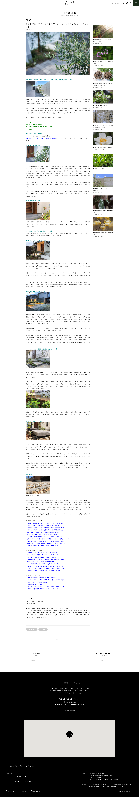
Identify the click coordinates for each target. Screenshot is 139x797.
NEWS (27, 774)
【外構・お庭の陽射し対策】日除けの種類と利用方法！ (42, 557)
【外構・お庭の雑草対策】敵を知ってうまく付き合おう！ (42, 545)
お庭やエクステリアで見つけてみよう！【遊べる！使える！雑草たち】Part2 (48, 539)
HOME (17, 774)
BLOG (26, 776)
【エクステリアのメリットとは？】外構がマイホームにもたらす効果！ (46, 568)
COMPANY (28, 779)
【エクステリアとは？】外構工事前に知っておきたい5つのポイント (45, 570)
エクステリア (32, 629)
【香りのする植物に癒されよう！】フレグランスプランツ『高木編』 (45, 523)
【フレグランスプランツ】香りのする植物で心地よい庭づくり (44, 525)
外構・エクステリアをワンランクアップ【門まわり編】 (41, 138)
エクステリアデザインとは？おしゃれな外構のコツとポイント (44, 564)
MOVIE (17, 781)
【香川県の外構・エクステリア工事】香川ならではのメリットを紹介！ (46, 559)
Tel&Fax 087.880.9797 (96, 777)
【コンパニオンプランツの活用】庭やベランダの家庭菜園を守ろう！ (45, 541)
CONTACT (28, 781)
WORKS (17, 784)
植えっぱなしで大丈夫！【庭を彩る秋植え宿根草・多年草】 (43, 532)
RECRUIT (28, 784)
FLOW (17, 779)
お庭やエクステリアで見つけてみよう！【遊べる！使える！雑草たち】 (46, 543)
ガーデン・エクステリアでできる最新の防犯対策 (40, 561)
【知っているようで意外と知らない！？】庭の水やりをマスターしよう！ (47, 536)
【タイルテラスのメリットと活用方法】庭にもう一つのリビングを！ (45, 579)
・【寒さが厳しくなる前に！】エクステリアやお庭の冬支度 (42, 552)
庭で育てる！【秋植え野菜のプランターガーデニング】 (42, 534)
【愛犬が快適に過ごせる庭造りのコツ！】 (38, 584)
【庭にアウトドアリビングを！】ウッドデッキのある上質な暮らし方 (45, 586)
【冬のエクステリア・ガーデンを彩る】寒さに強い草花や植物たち (45, 530)
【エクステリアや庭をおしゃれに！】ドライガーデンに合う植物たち (45, 527)
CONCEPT (18, 776)
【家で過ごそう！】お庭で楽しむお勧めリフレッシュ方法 (42, 589)
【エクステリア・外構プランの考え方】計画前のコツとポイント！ (45, 566)
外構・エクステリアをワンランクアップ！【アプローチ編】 (43, 555)
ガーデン (43, 629)
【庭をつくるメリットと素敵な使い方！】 (38, 582)
